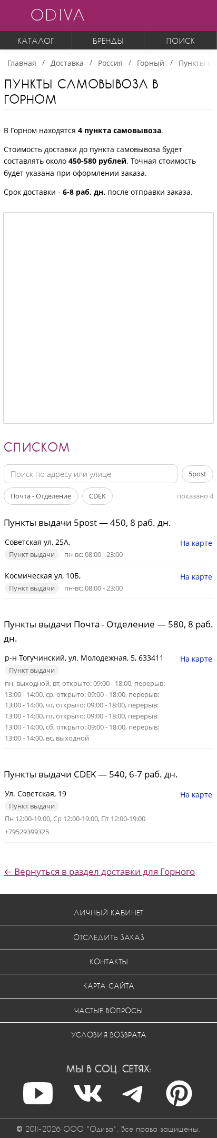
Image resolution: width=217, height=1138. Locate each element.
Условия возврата (108, 1034)
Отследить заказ (108, 937)
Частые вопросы (108, 1010)
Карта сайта (108, 985)
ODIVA (57, 14)
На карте (196, 543)
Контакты (109, 961)
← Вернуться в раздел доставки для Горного (99, 871)
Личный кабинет (108, 912)
